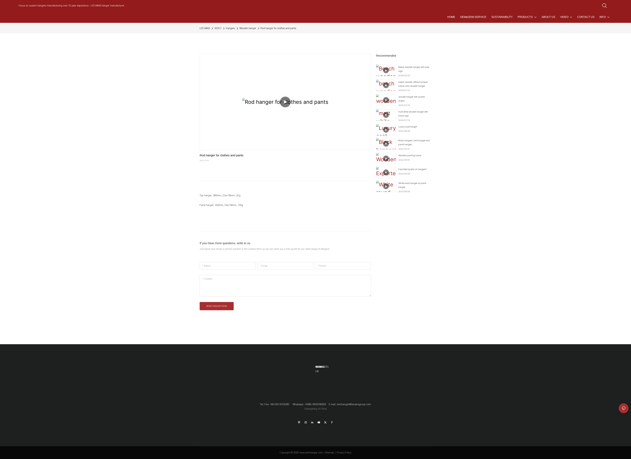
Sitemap (330, 452)
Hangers (230, 28)
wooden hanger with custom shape (411, 99)
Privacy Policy (344, 452)
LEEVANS (205, 28)
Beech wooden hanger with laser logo (413, 69)
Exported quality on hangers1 (412, 169)
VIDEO (218, 28)
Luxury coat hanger (407, 126)
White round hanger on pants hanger (412, 185)
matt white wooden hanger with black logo (413, 114)
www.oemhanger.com (311, 452)
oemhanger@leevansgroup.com (354, 404)
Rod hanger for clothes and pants (278, 28)
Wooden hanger (247, 28)
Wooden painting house (409, 155)
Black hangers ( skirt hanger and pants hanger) (414, 142)
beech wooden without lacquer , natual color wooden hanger (413, 84)
